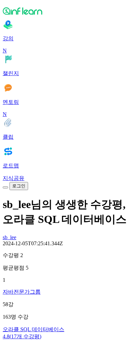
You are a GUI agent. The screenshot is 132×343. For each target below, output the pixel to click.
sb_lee (9, 237)
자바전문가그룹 (22, 292)
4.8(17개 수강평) (22, 336)
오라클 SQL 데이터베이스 (33, 329)
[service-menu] (5, 187)
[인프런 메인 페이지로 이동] (66, 11)
